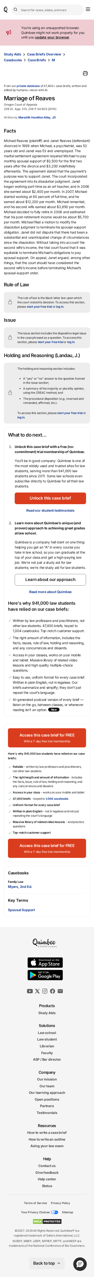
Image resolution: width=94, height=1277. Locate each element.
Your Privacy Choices (35, 1212)
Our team (47, 1086)
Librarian (47, 1046)
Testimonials (47, 1113)
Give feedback (46, 1172)
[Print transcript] (85, 73)
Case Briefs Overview (44, 54)
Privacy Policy (60, 1203)
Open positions (47, 1099)
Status (47, 1186)
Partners (47, 1106)
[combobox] (47, 9)
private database (28, 86)
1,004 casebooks (57, 798)
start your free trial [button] (39, 306)
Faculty (47, 1052)
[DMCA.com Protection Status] (47, 1221)
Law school (47, 1033)
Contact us (47, 1166)
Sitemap (67, 1212)
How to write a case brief (47, 1132)
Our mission (47, 1079)
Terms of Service (35, 1203)
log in (59, 306)
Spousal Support (21, 910)
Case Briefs (37, 60)
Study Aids (12, 54)
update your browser (52, 37)
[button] (50, 498)
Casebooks (13, 60)
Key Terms (18, 900)
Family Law (15, 882)
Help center (47, 1179)
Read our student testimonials (50, 510)
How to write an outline (47, 1139)
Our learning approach (47, 1092)
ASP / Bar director (47, 1059)
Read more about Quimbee (50, 592)
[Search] (16, 9)
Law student (47, 1039)
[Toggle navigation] (88, 9)
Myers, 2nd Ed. (20, 887)
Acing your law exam (47, 1146)
